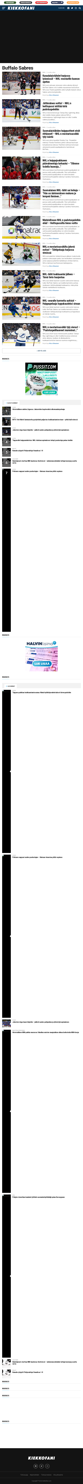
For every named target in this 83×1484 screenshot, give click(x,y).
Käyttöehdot (34, 1475)
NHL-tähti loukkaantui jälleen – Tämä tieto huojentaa (59, 276)
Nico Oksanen (54, 95)
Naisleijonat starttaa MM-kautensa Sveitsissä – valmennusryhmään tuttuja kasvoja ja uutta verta (44, 462)
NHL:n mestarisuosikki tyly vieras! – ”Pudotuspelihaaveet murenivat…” (61, 329)
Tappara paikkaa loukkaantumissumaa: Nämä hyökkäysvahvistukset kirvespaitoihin (41, 692)
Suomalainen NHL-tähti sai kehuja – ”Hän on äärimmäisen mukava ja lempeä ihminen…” (61, 193)
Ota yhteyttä (58, 1475)
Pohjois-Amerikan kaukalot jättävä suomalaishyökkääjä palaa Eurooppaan (38, 1197)
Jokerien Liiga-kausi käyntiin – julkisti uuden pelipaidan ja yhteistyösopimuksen (40, 430)
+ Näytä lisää (41, 351)
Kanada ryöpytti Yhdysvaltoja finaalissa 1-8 (27, 451)
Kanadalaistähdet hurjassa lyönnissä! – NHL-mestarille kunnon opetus (61, 78)
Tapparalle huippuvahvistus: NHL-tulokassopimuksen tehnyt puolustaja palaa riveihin (42, 440)
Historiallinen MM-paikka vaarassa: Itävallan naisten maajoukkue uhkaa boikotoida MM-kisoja (45, 1032)
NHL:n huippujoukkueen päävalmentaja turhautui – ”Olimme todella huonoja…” (61, 163)
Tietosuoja (24, 1475)
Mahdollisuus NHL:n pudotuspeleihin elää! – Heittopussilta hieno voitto (62, 221)
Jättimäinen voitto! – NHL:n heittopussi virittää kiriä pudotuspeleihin (57, 106)
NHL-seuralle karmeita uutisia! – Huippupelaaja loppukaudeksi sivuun (61, 302)
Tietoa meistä (46, 1475)
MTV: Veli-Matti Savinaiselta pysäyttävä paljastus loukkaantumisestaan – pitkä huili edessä (44, 420)
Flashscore (61, 8)
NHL (44, 72)
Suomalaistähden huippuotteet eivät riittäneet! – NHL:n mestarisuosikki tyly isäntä (61, 133)
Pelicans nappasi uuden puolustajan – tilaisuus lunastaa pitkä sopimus (37, 471)
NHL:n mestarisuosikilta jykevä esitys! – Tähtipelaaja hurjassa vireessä (59, 249)
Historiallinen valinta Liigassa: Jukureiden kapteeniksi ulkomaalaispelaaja (38, 409)
